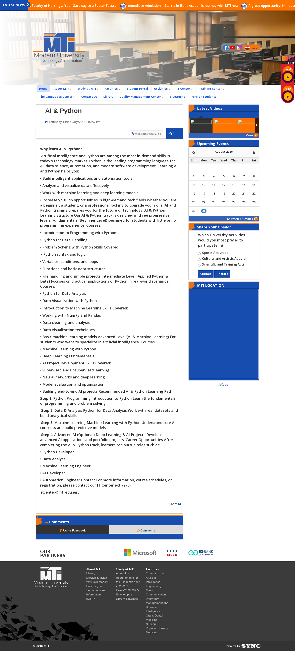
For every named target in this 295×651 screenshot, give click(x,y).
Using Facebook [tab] (74, 530)
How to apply (124, 594)
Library (108, 96)
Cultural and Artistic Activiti (224, 259)
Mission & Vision (96, 577)
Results (222, 274)
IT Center (184, 88)
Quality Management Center (140, 96)
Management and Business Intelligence (157, 607)
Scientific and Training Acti (223, 265)
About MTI (61, 88)
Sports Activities (215, 253)
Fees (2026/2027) (127, 590)
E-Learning (177, 96)
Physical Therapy (157, 628)
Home (44, 88)
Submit (205, 274)
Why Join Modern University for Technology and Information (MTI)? (97, 590)
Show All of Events (240, 219)
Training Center (211, 88)
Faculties (112, 88)
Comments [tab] (147, 530)
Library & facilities (127, 598)
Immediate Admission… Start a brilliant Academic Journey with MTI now (152, 5)
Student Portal (137, 88)
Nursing (151, 624)
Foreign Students (205, 96)
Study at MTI (87, 88)
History (90, 573)
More (249, 135)
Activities (161, 88)
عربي (256, 48)
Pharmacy (152, 598)
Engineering (153, 586)
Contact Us (89, 96)
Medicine (151, 632)
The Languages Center (56, 96)
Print (176, 133)
